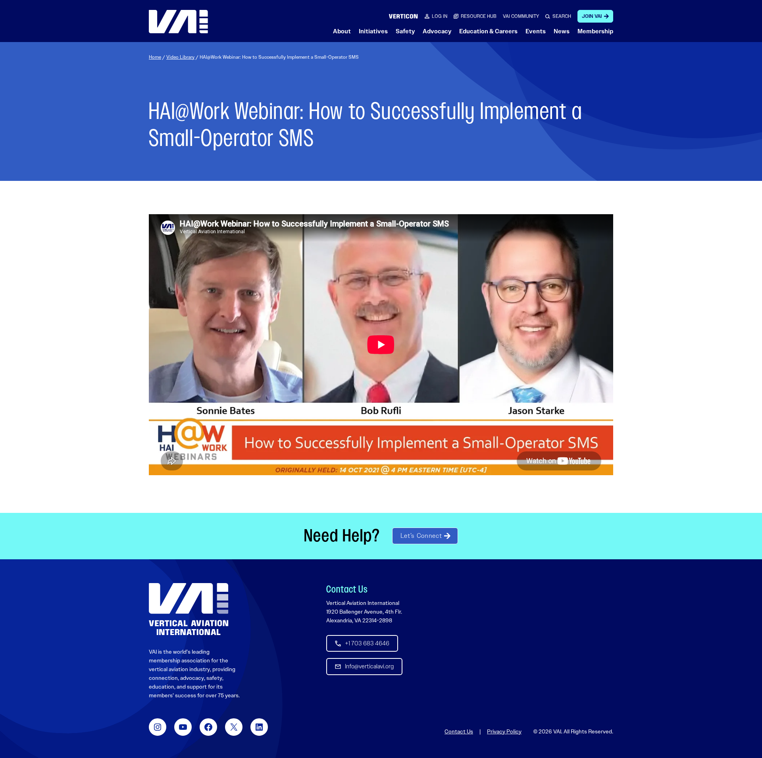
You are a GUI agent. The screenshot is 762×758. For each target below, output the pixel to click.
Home (155, 57)
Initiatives (373, 31)
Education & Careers (488, 31)
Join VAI (592, 16)
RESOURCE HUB (478, 16)
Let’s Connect (421, 536)
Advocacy (437, 31)
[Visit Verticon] (403, 16)
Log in (439, 16)
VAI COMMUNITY (521, 16)
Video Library (180, 57)
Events (535, 31)
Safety (405, 31)
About (342, 31)
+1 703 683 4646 (367, 643)
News (562, 31)
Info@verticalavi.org (369, 666)
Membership (595, 31)
